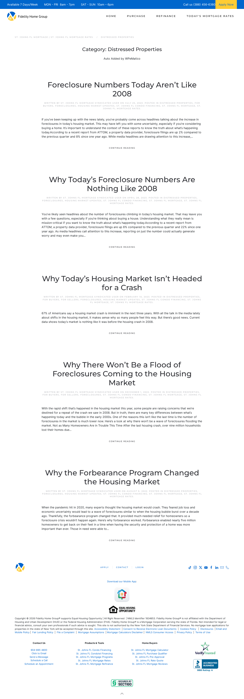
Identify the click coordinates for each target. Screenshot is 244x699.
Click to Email (39, 653)
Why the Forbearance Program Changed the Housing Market (122, 477)
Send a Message (39, 656)
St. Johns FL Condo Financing (138, 106)
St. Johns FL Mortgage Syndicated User (90, 103)
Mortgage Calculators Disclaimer (125, 632)
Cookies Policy (188, 628)
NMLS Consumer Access (159, 632)
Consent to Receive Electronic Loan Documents (149, 628)
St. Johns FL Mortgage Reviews (150, 663)
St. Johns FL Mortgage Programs (94, 656)
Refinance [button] (166, 16)
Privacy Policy (184, 632)
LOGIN (140, 567)
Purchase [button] (136, 16)
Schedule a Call (39, 660)
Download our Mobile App (121, 581)
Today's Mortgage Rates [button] (210, 16)
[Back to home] (27, 16)
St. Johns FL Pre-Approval (149, 656)
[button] (122, 693)
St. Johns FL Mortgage (178, 106)
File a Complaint (66, 632)
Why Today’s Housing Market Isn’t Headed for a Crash (122, 283)
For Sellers (70, 299)
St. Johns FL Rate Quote (149, 660)
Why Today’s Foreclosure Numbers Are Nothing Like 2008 (122, 184)
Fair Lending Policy (42, 632)
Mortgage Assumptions (91, 632)
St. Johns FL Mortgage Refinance (94, 663)
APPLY (104, 567)
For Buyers (51, 299)
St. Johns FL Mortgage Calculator (149, 649)
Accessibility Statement (107, 628)
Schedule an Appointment (38, 663)
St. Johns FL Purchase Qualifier (149, 653)
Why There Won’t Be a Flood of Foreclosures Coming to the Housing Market (122, 373)
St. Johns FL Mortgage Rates (132, 302)
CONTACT (122, 567)
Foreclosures (65, 106)
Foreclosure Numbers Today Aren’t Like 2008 (122, 89)
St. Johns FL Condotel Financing (94, 653)
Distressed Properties (176, 103)
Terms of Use (203, 632)
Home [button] (111, 16)
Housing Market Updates (96, 106)
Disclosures (206, 628)
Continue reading (122, 148)
